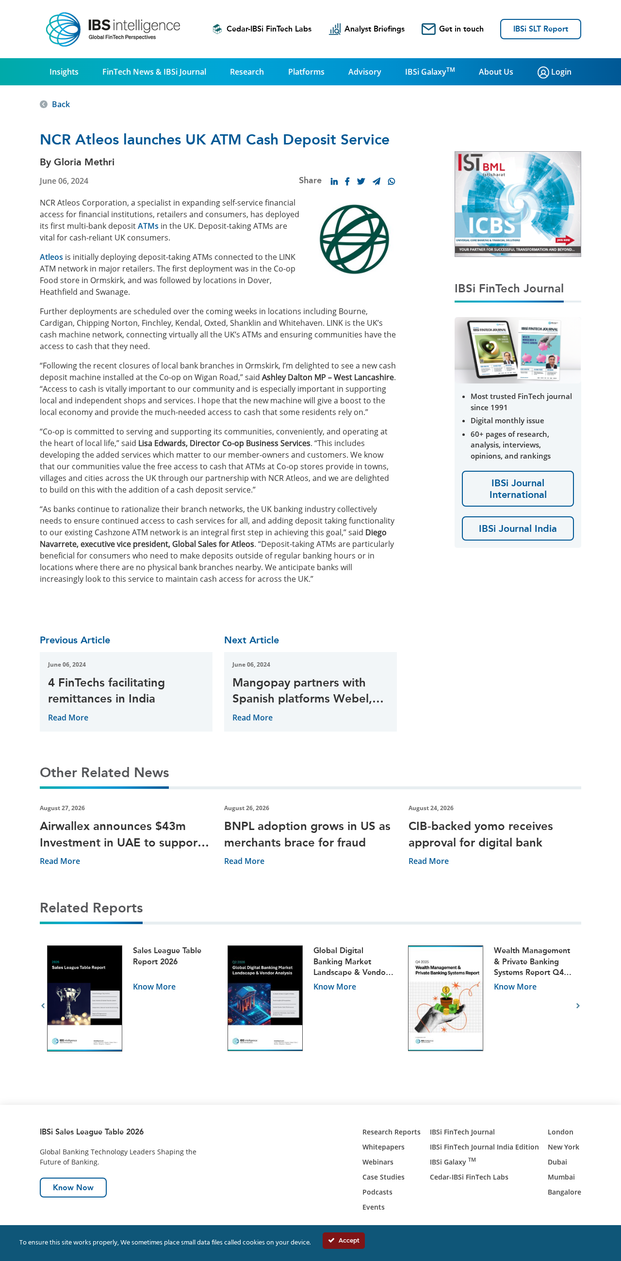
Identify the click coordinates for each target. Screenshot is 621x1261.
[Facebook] (347, 181)
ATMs (148, 226)
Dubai (557, 1161)
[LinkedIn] (334, 181)
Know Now (73, 1187)
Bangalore (564, 1192)
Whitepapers (383, 1146)
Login (560, 71)
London (560, 1131)
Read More (68, 717)
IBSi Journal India (518, 528)
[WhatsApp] (391, 181)
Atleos (51, 257)
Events (373, 1207)
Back (61, 104)
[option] (130, 1006)
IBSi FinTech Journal (462, 1131)
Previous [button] (43, 1006)
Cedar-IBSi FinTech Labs (269, 28)
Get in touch (461, 28)
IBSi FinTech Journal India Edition (484, 1146)
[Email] (376, 181)
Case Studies (383, 1176)
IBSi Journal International (518, 488)
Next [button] (578, 1006)
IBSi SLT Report (540, 28)
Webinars (377, 1161)
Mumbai (561, 1176)
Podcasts (377, 1192)
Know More (154, 986)
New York (563, 1146)
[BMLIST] (518, 203)
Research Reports (391, 1131)
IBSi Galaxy (430, 71)
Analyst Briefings (374, 28)
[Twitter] (361, 181)
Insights (64, 71)
